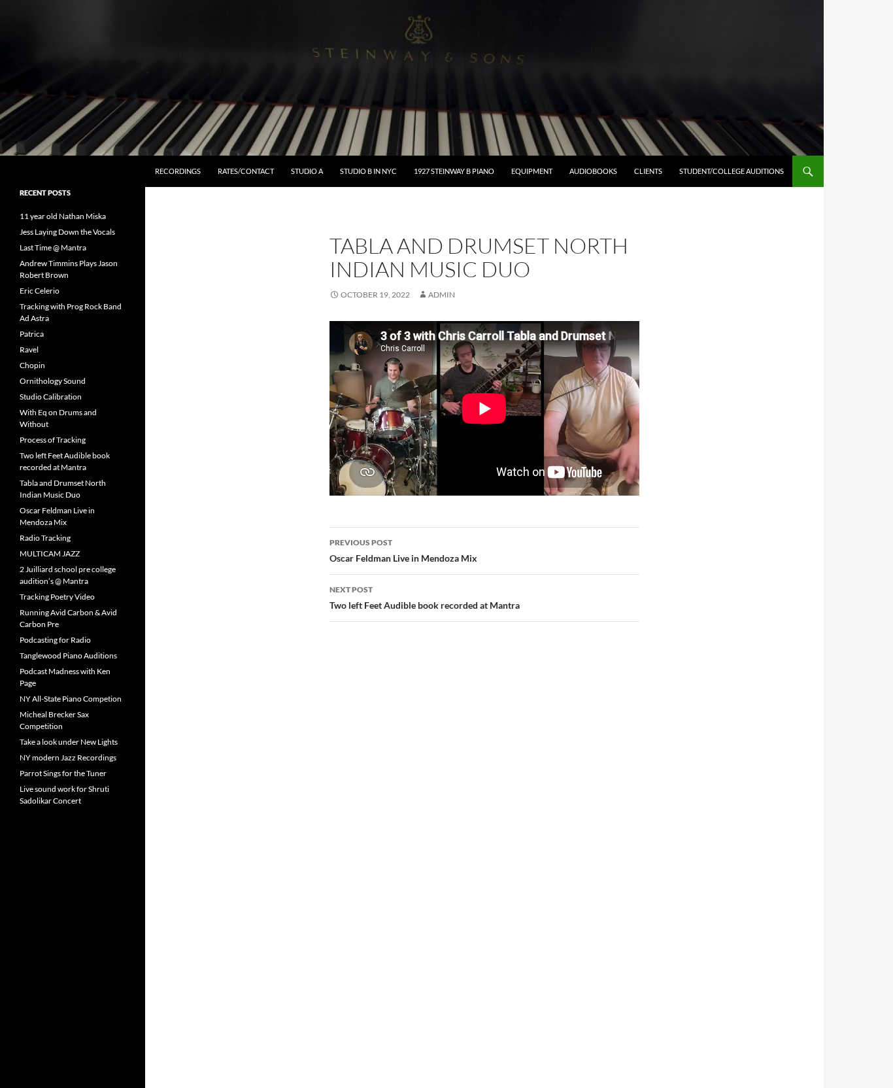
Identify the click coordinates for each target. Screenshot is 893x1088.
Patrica (32, 334)
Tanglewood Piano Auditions (68, 655)
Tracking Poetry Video (57, 597)
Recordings (178, 171)
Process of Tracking (53, 440)
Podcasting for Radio (55, 640)
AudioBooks (593, 171)
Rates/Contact (246, 171)
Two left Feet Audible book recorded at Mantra (424, 598)
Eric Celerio (39, 291)
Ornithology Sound (53, 381)
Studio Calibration (51, 396)
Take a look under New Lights (69, 742)
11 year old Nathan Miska (63, 216)
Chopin (32, 365)
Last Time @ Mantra (53, 247)
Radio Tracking (45, 538)
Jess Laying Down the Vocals (67, 232)
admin (441, 294)
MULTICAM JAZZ (50, 553)
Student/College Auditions (731, 171)
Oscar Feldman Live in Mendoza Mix (403, 550)
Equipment (531, 171)
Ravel (29, 349)
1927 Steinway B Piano (454, 171)
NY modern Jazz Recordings (68, 757)
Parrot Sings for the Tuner (63, 773)
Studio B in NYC (368, 171)
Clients (648, 171)
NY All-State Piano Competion (71, 699)
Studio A (307, 171)
